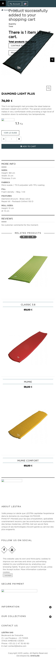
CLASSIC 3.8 (28, 304)
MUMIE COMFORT (28, 460)
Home (6, 10)
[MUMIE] (28, 347)
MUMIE (28, 381)
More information (29, 569)
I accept (7, 575)
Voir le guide (10, 133)
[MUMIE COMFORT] (28, 426)
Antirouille (34, 656)
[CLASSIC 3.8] (28, 270)
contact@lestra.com (17, 646)
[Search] (52, 59)
